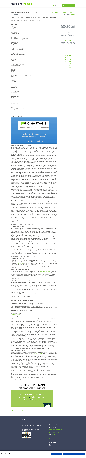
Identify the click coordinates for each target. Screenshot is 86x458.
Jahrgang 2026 (68, 46)
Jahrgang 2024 (68, 51)
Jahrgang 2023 (68, 53)
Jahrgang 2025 (68, 49)
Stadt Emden (20, 263)
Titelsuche (48, 5)
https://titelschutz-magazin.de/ (56, 431)
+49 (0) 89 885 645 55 (54, 432)
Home (40, 5)
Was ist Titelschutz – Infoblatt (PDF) (57, 440)
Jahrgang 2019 (68, 61)
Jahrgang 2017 (68, 65)
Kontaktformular (53, 437)
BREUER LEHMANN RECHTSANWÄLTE (30, 423)
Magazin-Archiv (68, 40)
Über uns (51, 438)
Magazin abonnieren (68, 12)
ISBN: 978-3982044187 (15, 314)
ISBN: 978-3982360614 (15, 298)
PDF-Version (55, 12)
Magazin (57, 5)
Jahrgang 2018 (68, 63)
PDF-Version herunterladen (17, 410)
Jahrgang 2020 (68, 59)
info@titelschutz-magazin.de (55, 429)
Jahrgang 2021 (68, 57)
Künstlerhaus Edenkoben (45, 271)
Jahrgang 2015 (68, 69)
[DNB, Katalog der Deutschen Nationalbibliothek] (26, 435)
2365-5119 (54, 434)
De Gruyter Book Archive (37, 353)
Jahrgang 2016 (68, 67)
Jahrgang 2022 (68, 55)
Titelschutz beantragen (68, 5)
